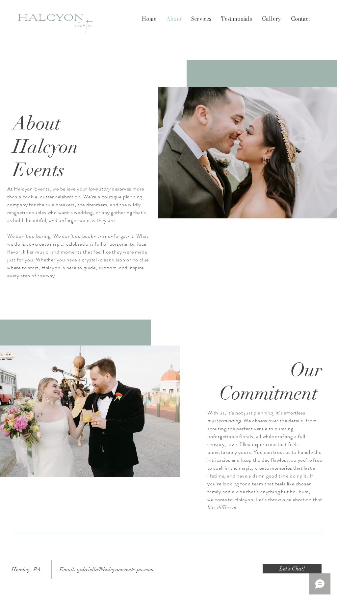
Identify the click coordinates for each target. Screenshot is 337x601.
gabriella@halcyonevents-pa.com (115, 569)
